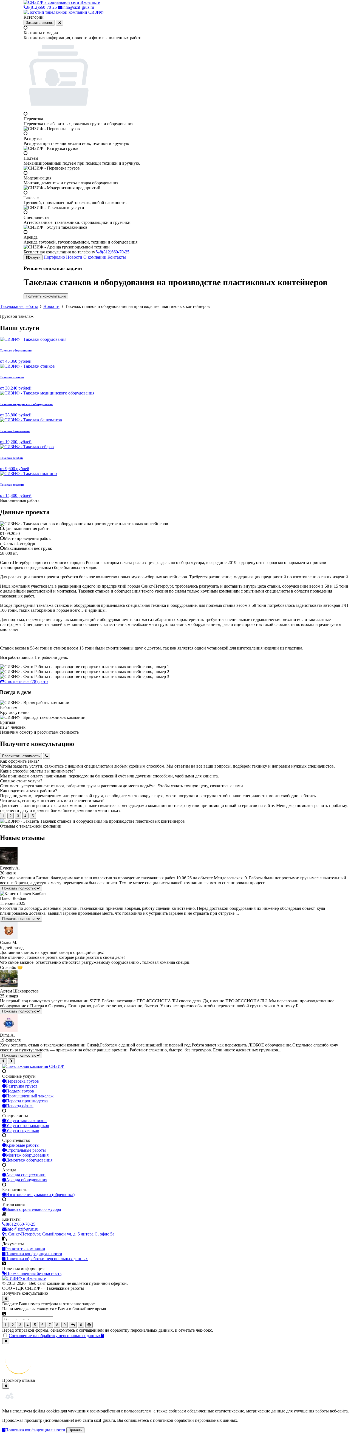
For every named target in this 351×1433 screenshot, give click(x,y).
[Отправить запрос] (73, 1325)
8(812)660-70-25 (42, 7)
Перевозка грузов (22, 1081)
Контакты (116, 257)
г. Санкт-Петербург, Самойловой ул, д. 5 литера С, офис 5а (59, 1234)
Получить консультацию (46, 296)
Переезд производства (27, 1101)
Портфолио (54, 257)
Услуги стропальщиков (27, 1125)
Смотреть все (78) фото (26, 681)
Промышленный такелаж (29, 1096)
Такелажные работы (19, 306)
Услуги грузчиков (22, 1130)
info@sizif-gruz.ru (78, 7)
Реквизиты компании (25, 1248)
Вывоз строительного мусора (33, 1209)
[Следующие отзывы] (11, 1061)
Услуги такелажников (26, 1120)
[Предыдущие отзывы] (3, 1061)
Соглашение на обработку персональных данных (55, 1335)
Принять (75, 1430)
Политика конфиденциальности (35, 1430)
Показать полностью (19, 888)
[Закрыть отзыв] (5, 1386)
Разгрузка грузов (22, 1086)
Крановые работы (22, 1145)
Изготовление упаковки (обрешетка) (40, 1194)
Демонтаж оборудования (29, 1160)
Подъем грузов (20, 1091)
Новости (74, 257)
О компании (94, 257)
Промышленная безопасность (33, 1273)
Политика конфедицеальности (33, 1253)
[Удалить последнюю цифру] (89, 1325)
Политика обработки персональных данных (46, 1258)
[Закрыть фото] (5, 1341)
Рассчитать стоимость (21, 756)
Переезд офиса (19, 1105)
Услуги (34, 257)
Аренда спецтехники (26, 1174)
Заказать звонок (39, 23)
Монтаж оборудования (27, 1155)
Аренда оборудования (26, 1179)
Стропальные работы (26, 1150)
